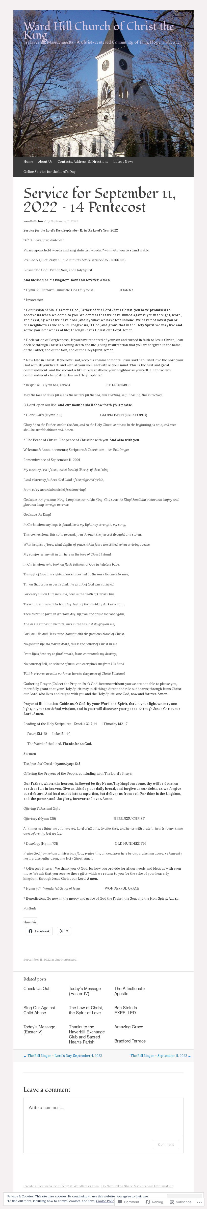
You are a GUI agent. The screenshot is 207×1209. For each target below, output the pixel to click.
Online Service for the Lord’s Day (49, 172)
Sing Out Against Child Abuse (39, 1010)
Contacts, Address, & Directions (83, 161)
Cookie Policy (106, 1201)
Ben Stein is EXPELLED (125, 1010)
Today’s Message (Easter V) (39, 1029)
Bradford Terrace (130, 1041)
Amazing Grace (128, 1027)
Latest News (123, 161)
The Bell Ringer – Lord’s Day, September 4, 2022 (62, 1056)
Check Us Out (36, 988)
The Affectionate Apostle (129, 990)
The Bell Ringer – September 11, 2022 (161, 1056)
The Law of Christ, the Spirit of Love (86, 1010)
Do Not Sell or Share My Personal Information (137, 1186)
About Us (45, 161)
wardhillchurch (35, 221)
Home (28, 161)
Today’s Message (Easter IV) (85, 990)
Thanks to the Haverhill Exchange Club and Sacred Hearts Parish (87, 1034)
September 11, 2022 (64, 221)
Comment (166, 1144)
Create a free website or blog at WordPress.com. (61, 1186)
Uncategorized (65, 959)
